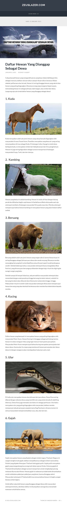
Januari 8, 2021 (10, 72)
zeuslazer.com (33, 5)
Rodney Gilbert (24, 72)
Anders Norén (52, 500)
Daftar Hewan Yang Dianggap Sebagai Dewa (27, 66)
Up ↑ (60, 500)
